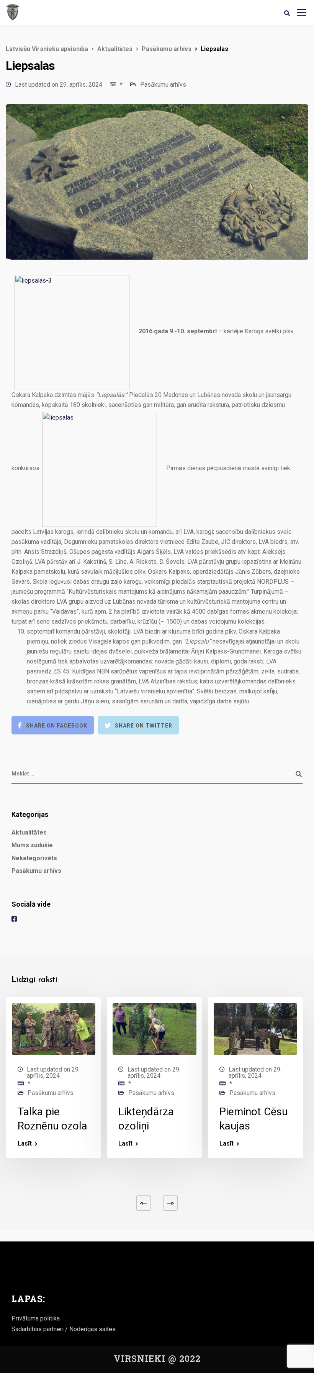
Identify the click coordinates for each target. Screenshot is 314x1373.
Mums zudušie (32, 845)
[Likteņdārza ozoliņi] (154, 1028)
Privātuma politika (35, 1318)
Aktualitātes (29, 832)
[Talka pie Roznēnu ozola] (53, 1028)
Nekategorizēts (34, 858)
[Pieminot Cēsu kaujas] (255, 1028)
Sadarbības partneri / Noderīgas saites (63, 1329)
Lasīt (25, 1144)
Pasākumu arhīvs (163, 84)
